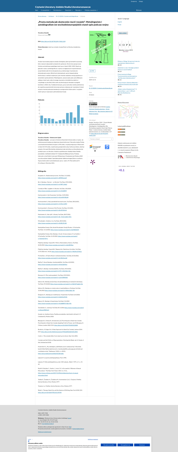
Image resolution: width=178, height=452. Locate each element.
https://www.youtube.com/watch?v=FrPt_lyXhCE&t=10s (54, 271)
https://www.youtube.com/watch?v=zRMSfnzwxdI (52, 178)
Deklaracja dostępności (44, 432)
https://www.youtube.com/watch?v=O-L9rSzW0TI (52, 191)
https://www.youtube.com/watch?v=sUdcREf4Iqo (59, 245)
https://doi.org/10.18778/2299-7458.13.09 (53, 41)
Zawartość (68, 10)
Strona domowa (42, 16)
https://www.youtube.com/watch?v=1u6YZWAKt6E (53, 277)
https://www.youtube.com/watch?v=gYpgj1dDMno (52, 264)
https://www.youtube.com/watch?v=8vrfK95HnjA (52, 210)
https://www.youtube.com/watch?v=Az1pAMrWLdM (53, 197)
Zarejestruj (134, 1)
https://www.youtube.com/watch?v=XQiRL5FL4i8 (52, 223)
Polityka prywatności (93, 439)
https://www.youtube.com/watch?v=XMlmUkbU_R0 (60, 290)
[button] (30, 439)
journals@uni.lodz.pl (48, 423)
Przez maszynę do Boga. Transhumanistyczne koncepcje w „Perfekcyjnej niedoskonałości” (127, 76)
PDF (93, 71)
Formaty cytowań (95, 139)
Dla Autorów (57, 10)
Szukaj (139, 10)
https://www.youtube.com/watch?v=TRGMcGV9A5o (66, 251)
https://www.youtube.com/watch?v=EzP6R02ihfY (65, 229)
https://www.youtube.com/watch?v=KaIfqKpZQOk (52, 297)
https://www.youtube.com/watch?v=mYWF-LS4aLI (52, 184)
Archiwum (51, 16)
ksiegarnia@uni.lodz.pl (78, 428)
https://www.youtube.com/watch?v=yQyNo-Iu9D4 (52, 204)
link (70, 427)
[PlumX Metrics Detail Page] (92, 162)
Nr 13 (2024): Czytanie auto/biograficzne (67, 16)
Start (36, 10)
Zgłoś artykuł (123, 33)
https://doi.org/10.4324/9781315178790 (49, 392)
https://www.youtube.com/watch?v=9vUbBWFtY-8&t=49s (54, 303)
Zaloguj (141, 1)
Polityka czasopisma (91, 10)
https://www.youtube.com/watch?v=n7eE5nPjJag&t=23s (66, 284)
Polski (119, 24)
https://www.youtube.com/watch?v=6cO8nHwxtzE (52, 258)
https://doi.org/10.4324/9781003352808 (66, 325)
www (69, 418)
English (120, 22)
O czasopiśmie (45, 10)
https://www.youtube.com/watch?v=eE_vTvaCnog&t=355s (54, 217)
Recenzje (78, 10)
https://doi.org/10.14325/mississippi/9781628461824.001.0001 (59, 332)
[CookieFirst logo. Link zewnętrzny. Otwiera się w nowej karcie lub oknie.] (28, 441)
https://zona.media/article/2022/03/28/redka (51, 353)
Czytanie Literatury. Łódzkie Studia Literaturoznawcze (63, 7)
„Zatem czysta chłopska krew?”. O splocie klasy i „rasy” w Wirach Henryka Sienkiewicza (127, 91)
